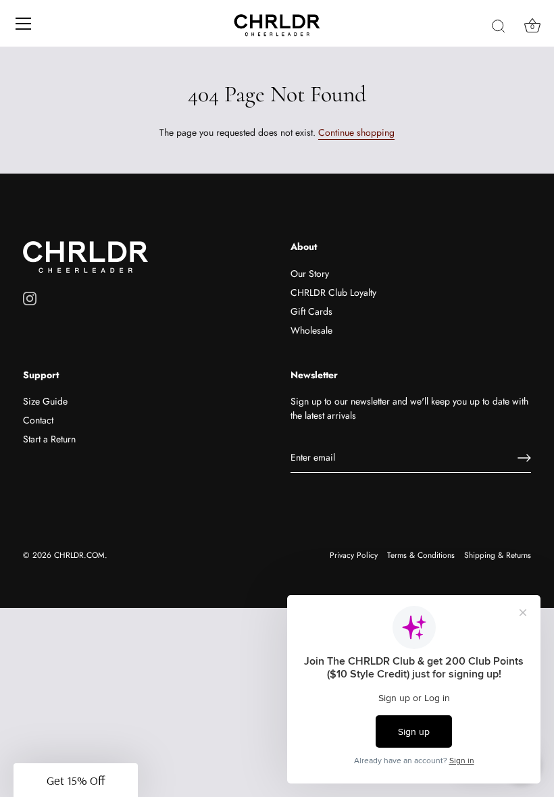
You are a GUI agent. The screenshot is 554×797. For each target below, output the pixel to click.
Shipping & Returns (497, 555)
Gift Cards (311, 311)
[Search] (498, 26)
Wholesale (311, 330)
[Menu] (24, 23)
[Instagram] (29, 297)
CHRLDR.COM (79, 555)
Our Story (310, 273)
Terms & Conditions (421, 555)
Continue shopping (356, 132)
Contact (38, 420)
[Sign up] (524, 458)
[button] (76, 780)
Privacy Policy (354, 555)
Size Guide (45, 401)
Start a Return (49, 439)
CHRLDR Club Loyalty (333, 292)
